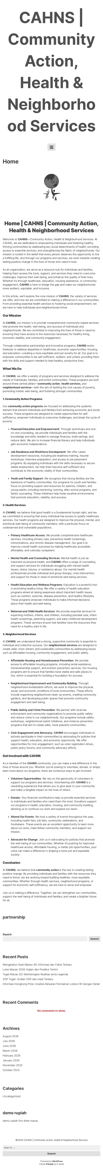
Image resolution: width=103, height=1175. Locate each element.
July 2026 (9, 1041)
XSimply (50, 1164)
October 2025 (11, 1070)
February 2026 (11, 1055)
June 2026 (9, 1046)
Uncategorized (12, 1096)
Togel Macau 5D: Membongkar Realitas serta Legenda (35, 974)
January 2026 (11, 1060)
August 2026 (10, 1036)
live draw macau (28, 1120)
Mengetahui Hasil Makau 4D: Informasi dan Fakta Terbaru (37, 964)
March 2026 (10, 1050)
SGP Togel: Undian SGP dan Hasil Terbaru (28, 979)
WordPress (57, 1161)
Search (7, 934)
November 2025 (12, 1065)
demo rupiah (10, 1120)
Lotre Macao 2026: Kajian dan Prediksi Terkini (30, 969)
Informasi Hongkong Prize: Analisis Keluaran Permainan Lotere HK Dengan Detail (51, 984)
